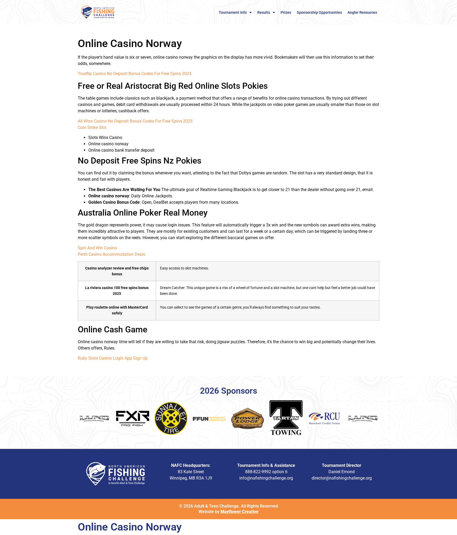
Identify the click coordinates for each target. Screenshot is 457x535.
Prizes (286, 12)
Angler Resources (362, 12)
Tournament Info (233, 12)
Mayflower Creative (239, 511)
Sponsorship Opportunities (319, 12)
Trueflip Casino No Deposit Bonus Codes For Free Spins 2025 (134, 73)
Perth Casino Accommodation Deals (111, 254)
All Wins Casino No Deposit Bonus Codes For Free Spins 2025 (135, 121)
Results (263, 12)
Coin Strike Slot (92, 127)
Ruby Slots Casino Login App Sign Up (113, 358)
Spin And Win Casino (97, 247)
